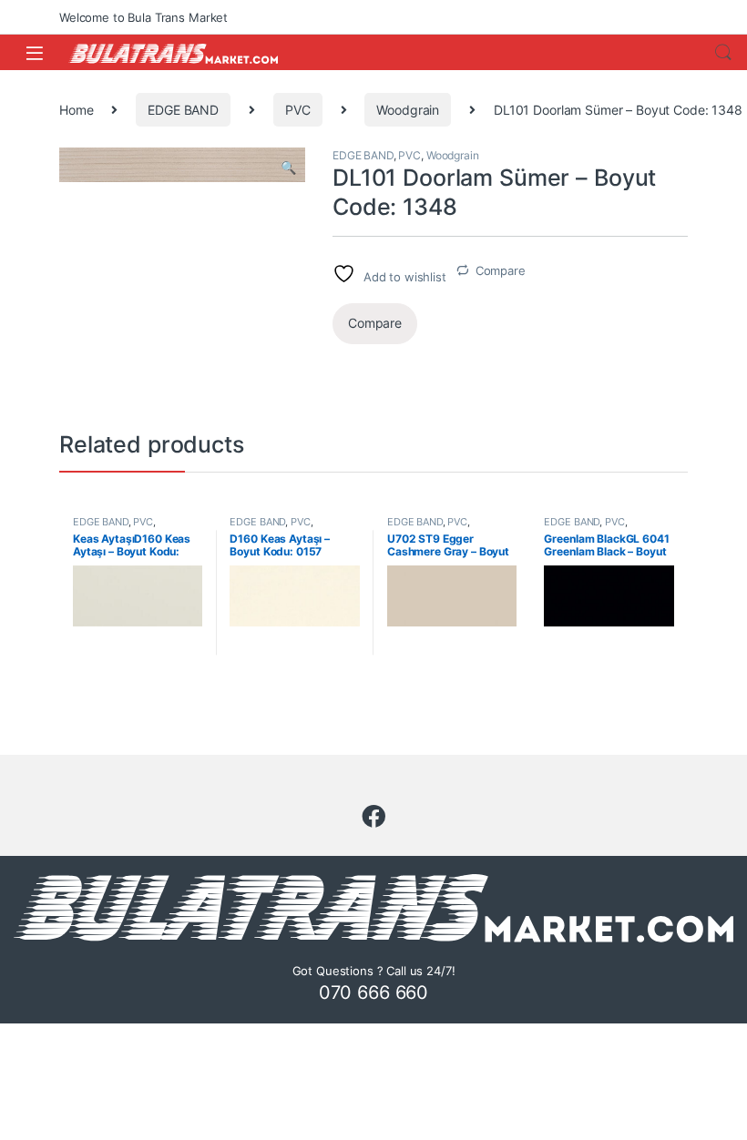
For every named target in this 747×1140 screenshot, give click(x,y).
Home (76, 109)
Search (723, 53)
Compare (501, 270)
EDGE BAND (183, 109)
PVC (298, 109)
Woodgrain (407, 109)
